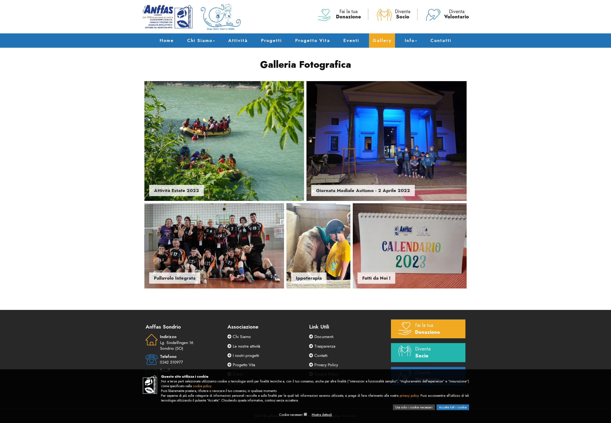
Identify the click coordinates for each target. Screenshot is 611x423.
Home (167, 40)
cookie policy (202, 386)
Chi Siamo (199, 40)
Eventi (351, 40)
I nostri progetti (245, 355)
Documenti (323, 336)
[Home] (191, 17)
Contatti (440, 40)
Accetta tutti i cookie (453, 407)
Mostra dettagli (322, 414)
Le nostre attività (246, 346)
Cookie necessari (291, 414)
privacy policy (409, 395)
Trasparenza (324, 346)
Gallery (382, 40)
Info (410, 40)
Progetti (271, 40)
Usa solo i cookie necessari (413, 407)
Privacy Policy (325, 365)
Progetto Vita (312, 40)
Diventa (402, 14)
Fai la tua (348, 14)
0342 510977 (171, 362)
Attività (238, 40)
